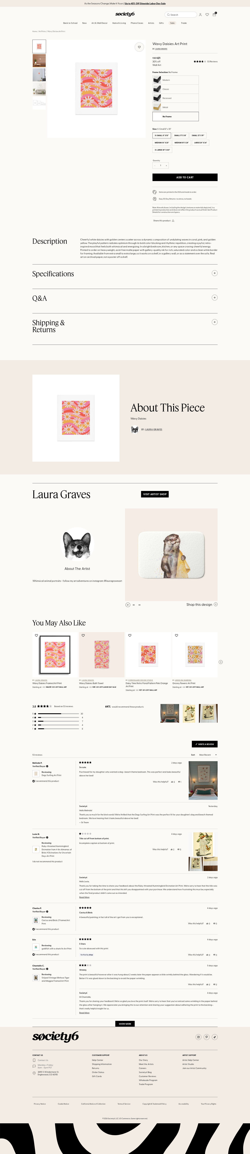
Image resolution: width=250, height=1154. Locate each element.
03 (139, 605)
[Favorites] (207, 14)
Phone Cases (137, 23)
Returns (95, 1068)
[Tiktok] (215, 1037)
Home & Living (119, 23)
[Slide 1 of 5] (39, 46)
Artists (151, 23)
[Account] (200, 14)
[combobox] (181, 15)
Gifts (161, 23)
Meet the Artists (146, 1064)
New (84, 23)
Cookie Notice (63, 1104)
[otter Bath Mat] (171, 554)
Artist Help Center (190, 1060)
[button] (206, 61)
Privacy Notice (40, 1104)
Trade (184, 23)
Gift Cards (97, 1076)
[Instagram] (198, 1037)
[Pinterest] (206, 1037)
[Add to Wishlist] (37, 635)
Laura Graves (161, 49)
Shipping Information (102, 1064)
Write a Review (208, 745)
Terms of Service (124, 1104)
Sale (172, 23)
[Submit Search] (168, 15)
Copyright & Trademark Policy (155, 1104)
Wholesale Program (148, 1080)
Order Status (98, 1072)
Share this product (162, 220)
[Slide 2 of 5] (39, 60)
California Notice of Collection (93, 1104)
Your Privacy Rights (208, 1104)
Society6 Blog (145, 1072)
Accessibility (184, 1104)
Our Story (143, 1060)
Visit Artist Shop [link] (155, 494)
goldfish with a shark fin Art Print (56, 948)
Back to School (70, 23)
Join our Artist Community (194, 1068)
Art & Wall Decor (99, 23)
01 (128, 605)
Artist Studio (188, 1064)
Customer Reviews (147, 1076)
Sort (193, 754)
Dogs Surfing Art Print (51, 775)
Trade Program (146, 1084)
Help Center (97, 1060)
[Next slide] (220, 662)
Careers (142, 1068)
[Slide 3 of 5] (39, 74)
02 (134, 605)
